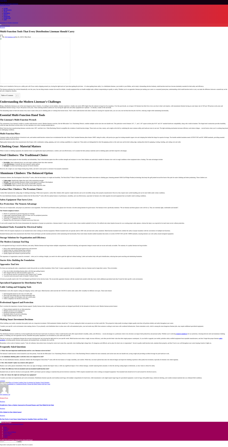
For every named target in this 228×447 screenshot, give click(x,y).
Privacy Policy (8, 433)
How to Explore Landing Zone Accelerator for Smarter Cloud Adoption (29, 382)
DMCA (6, 430)
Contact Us (7, 435)
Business (7, 13)
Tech (5, 11)
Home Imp (7, 18)
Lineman (2, 381)
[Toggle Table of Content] (16, 95)
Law (5, 19)
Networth (7, 10)
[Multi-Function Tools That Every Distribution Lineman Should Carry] (35, 83)
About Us (6, 429)
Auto (6, 15)
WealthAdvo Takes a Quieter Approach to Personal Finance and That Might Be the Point (27, 405)
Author (6, 437)
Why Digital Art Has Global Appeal (10, 412)
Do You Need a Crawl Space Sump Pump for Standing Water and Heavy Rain (23, 419)
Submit (19, 441)
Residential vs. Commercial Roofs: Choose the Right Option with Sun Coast (28, 384)
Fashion (7, 16)
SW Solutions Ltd (10, 37)
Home (6, 8)
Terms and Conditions (10, 432)
